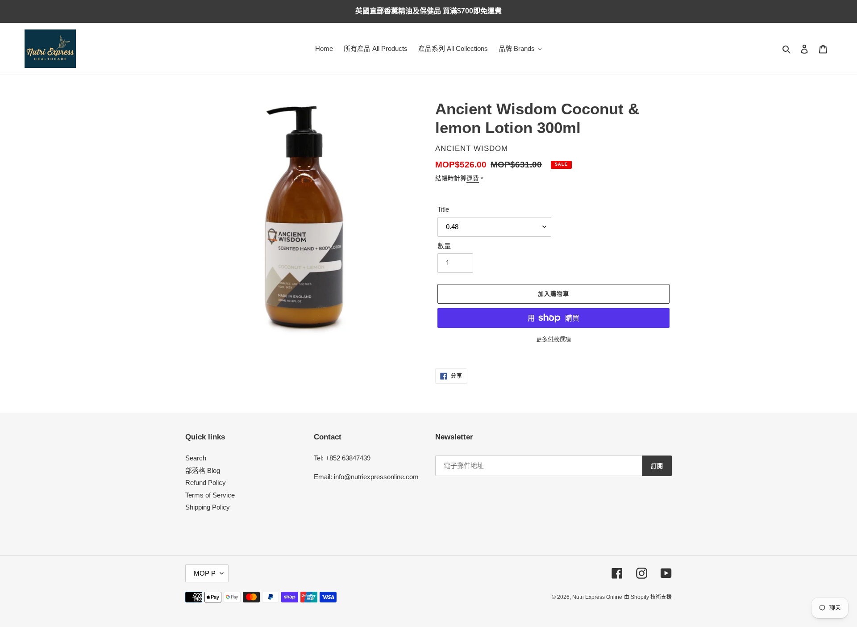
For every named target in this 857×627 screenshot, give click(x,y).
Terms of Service (210, 495)
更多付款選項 (553, 339)
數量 (444, 246)
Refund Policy (205, 482)
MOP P (205, 573)
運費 (472, 178)
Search (195, 458)
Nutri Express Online (597, 597)
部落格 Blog (202, 470)
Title (443, 209)
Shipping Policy (207, 507)
